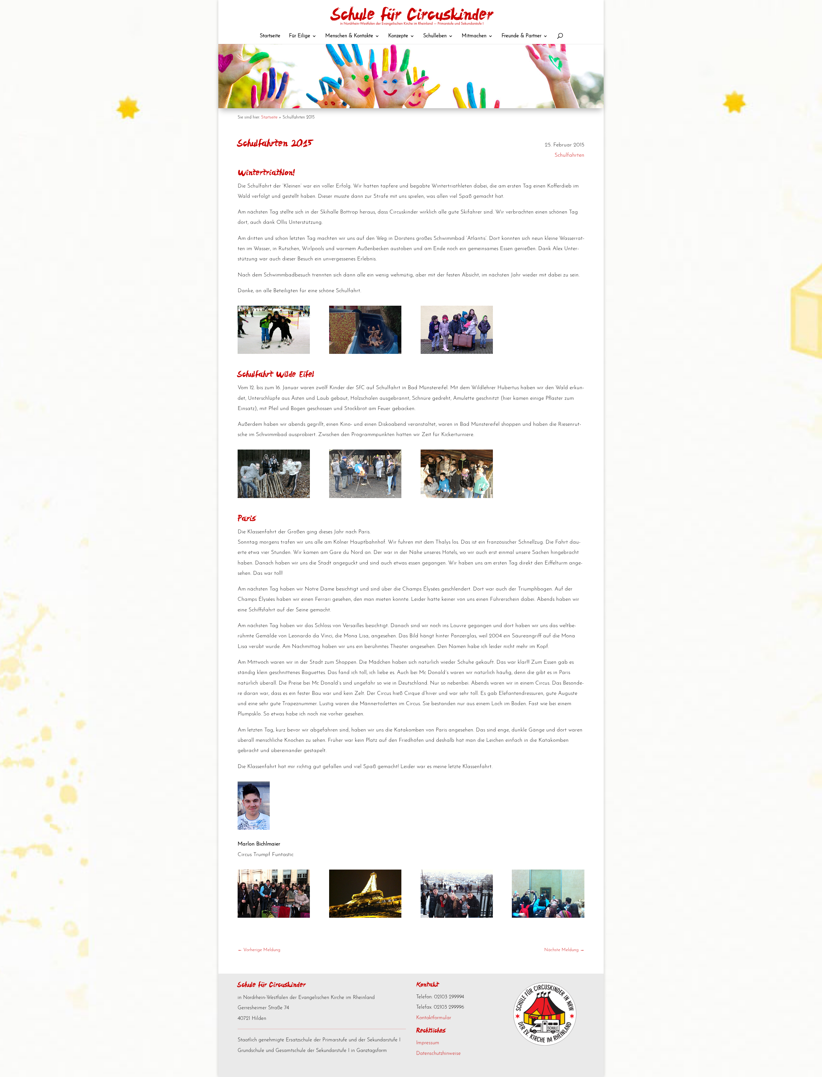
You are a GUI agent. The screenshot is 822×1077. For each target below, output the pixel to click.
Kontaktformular (433, 1017)
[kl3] (365, 352)
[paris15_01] (274, 916)
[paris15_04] (548, 916)
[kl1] (457, 352)
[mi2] (365, 496)
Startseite (269, 117)
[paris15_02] (365, 916)
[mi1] (274, 496)
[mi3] (457, 496)
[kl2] (274, 352)
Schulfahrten (569, 155)
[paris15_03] (457, 916)
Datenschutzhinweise (438, 1053)
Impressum (427, 1043)
